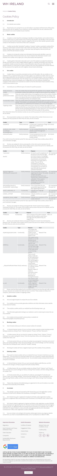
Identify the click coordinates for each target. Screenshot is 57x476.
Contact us (23, 434)
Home (4, 11)
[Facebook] (40, 436)
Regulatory (6, 425)
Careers (23, 437)
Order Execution (7, 432)
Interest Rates (24, 431)
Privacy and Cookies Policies (28, 468)
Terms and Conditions (45, 467)
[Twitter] (44, 436)
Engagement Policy (26, 428)
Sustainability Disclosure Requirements (9, 439)
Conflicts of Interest (26, 425)
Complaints (6, 435)
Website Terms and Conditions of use (44, 426)
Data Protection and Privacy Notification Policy (10, 428)
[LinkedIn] (47, 436)
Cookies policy (42, 429)
